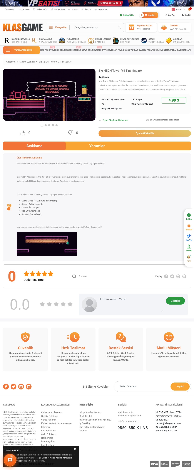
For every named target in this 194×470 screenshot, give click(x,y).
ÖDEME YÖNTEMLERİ (163, 50)
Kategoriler (61, 27)
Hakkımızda (47, 438)
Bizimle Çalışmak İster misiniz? (95, 419)
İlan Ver (189, 240)
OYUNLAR (133, 50)
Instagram (26, 9)
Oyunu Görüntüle (145, 133)
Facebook (10, 9)
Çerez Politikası (49, 419)
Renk (189, 261)
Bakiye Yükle (59, 9)
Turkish (179, 9)
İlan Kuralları (47, 445)
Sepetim (148, 15)
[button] (42, 125)
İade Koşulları (48, 441)
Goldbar (75, 9)
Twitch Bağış (42, 9)
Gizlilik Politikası (49, 416)
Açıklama (34, 146)
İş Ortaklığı (84, 423)
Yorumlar (97, 146)
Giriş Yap (171, 15)
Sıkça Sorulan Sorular (90, 412)
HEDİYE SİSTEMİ (47, 48)
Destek (189, 250)
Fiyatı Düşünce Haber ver (115, 120)
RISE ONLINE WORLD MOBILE (68, 48)
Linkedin (184, 276)
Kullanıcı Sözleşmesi (51, 412)
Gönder (175, 301)
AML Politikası (48, 434)
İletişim (83, 430)
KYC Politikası (48, 430)
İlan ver (88, 9)
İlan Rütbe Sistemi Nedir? (92, 427)
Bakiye (189, 219)
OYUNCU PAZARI (146, 50)
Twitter (172, 276)
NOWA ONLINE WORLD (92, 48)
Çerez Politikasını (23, 461)
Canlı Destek (85, 416)
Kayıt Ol (188, 15)
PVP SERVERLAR (109, 50)
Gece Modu (102, 9)
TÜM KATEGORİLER (23, 50)
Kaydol (180, 386)
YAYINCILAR (123, 50)
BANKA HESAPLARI (182, 50)
